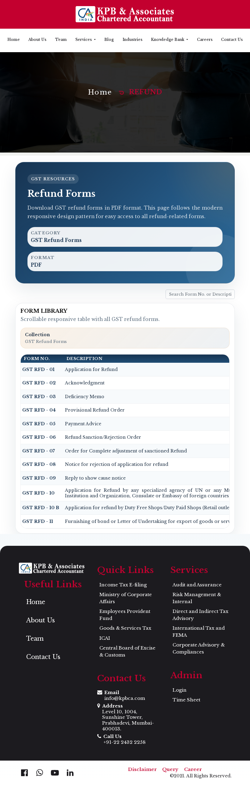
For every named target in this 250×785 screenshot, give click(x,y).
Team (61, 39)
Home (13, 39)
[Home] (125, 14)
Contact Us (232, 39)
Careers (204, 39)
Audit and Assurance (197, 585)
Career (193, 769)
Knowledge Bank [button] (168, 39)
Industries (132, 39)
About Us (37, 39)
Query (170, 769)
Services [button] (84, 39)
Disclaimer (142, 769)
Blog (109, 39)
